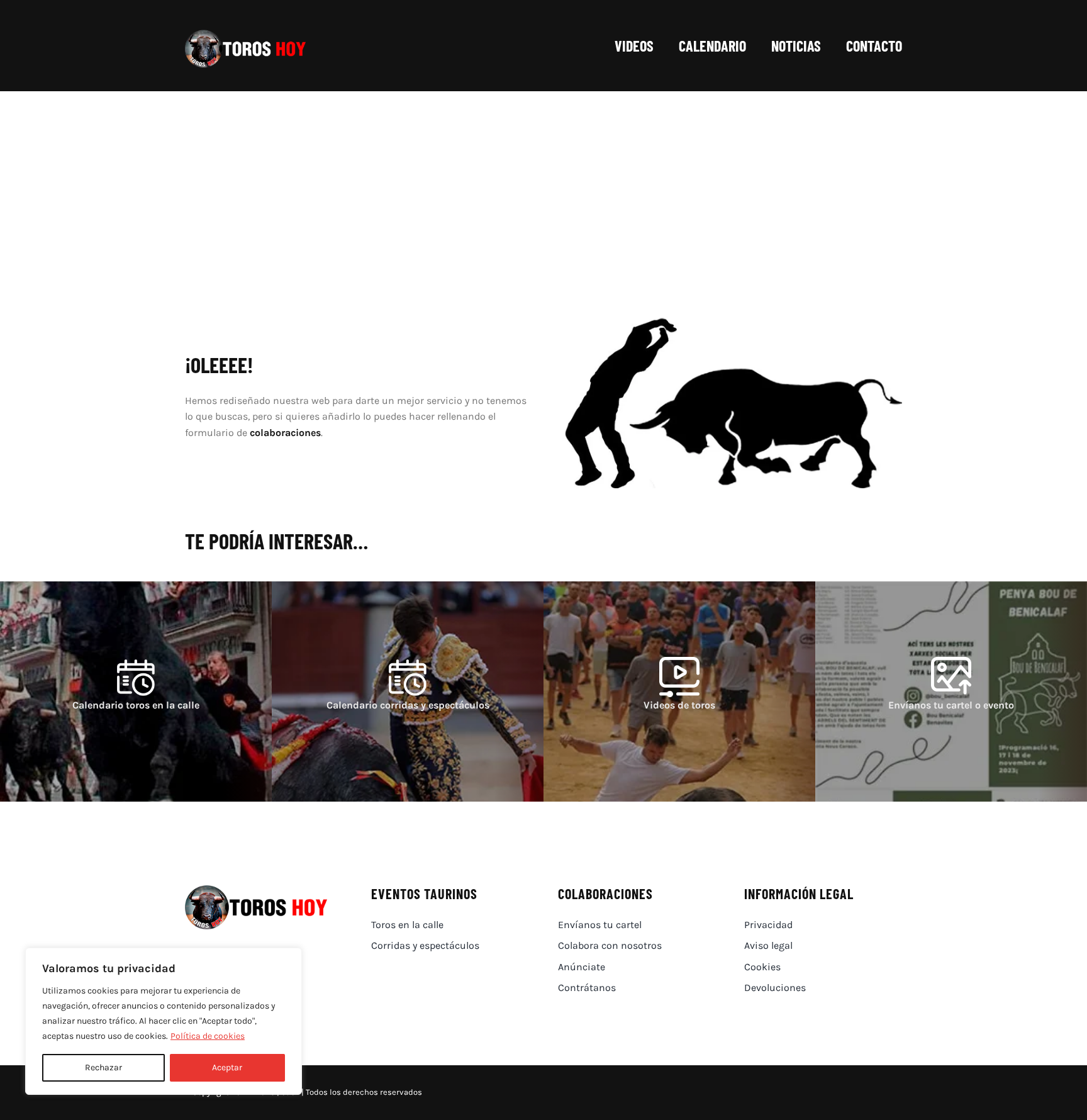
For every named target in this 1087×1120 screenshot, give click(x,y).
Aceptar (227, 1067)
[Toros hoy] (245, 33)
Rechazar (103, 1067)
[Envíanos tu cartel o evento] (951, 691)
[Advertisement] (543, 186)
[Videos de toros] (679, 691)
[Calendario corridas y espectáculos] (408, 691)
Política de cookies (207, 1036)
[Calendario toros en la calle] (136, 691)
